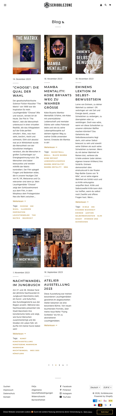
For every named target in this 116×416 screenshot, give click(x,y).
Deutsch (94, 387)
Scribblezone (107, 393)
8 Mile (86, 207)
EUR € (106, 387)
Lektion (90, 213)
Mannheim (18, 347)
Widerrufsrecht (38, 396)
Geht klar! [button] (105, 412)
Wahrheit (27, 218)
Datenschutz (9, 393)
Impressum (8, 390)
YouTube (66, 397)
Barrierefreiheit (38, 400)
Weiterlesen (18, 201)
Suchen (6, 386)
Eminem (79, 213)
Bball (47, 155)
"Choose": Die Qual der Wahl (26, 92)
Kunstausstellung (23, 341)
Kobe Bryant (51, 158)
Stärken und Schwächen (86, 220)
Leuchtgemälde (21, 215)
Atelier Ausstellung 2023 (57, 285)
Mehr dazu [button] (88, 412)
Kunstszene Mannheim (25, 344)
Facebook (67, 386)
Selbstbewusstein (85, 216)
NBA (66, 167)
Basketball (57, 152)
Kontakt (6, 397)
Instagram (67, 393)
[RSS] (63, 22)
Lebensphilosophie (54, 161)
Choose (24, 206)
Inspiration (19, 212)
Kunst (23, 338)
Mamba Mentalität (54, 164)
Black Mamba (60, 155)
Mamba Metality (53, 167)
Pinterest (66, 390)
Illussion (26, 209)
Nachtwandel (20, 350)
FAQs (34, 386)
